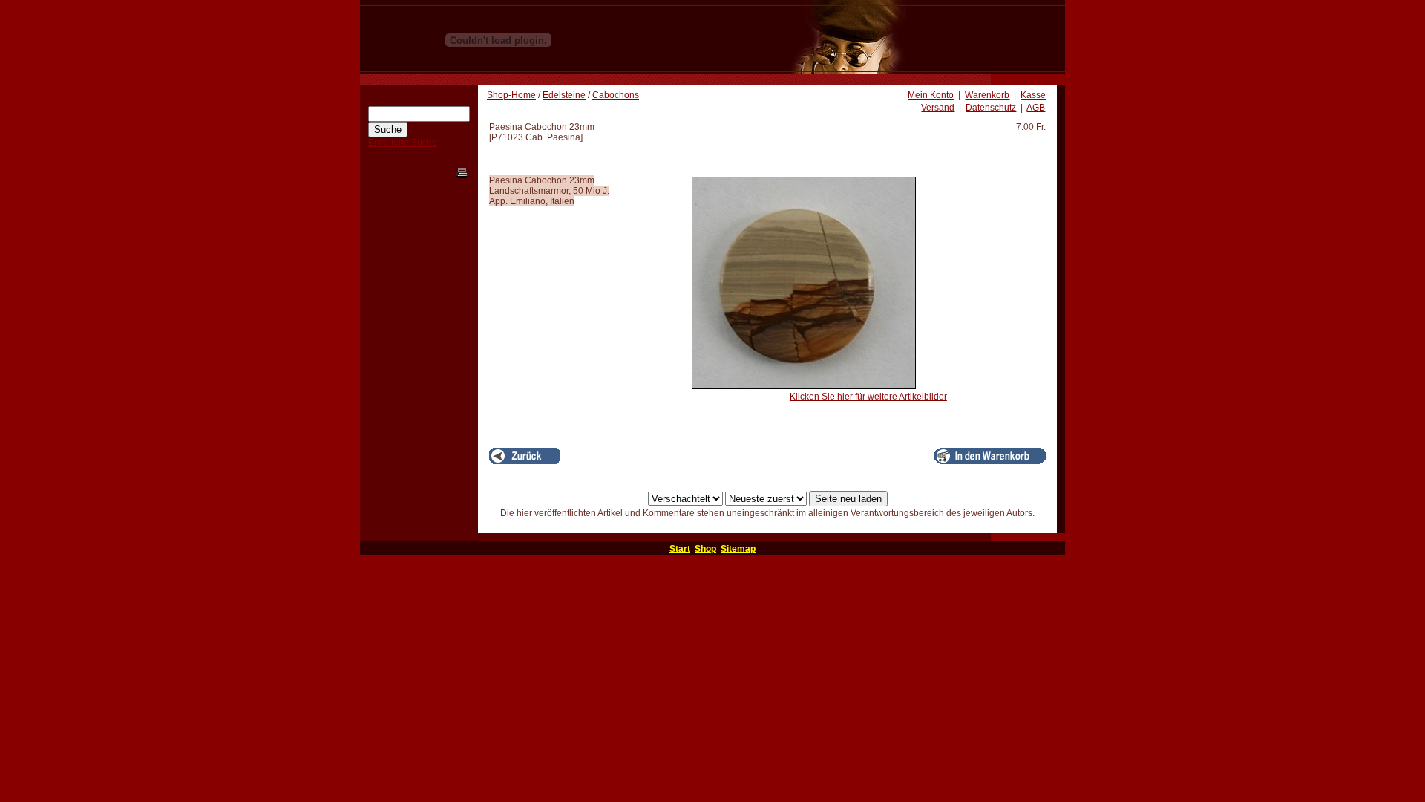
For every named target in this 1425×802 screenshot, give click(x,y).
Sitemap (738, 549)
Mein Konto (931, 95)
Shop (705, 549)
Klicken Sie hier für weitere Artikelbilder (868, 396)
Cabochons (615, 95)
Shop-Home (511, 95)
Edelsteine (564, 95)
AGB (1035, 107)
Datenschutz (991, 107)
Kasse (1033, 95)
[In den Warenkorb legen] (990, 456)
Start (679, 549)
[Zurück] (524, 456)
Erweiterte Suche (402, 142)
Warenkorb (987, 95)
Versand (937, 107)
